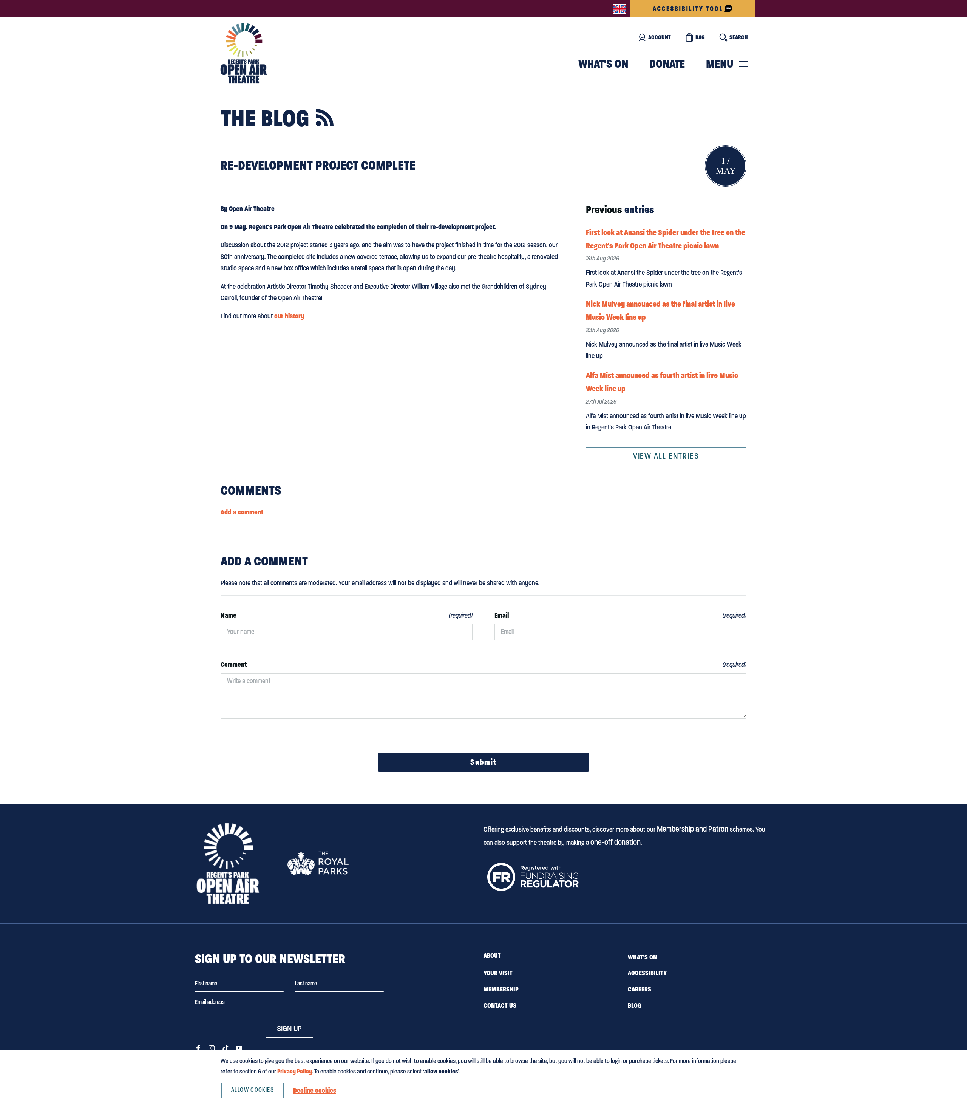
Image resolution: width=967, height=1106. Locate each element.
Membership (501, 989)
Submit (483, 762)
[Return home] (243, 53)
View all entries (666, 456)
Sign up (289, 1028)
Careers (639, 989)
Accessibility (647, 973)
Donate (667, 64)
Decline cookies (314, 1090)
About (492, 955)
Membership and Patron (692, 829)
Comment (234, 664)
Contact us (500, 1005)
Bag (700, 37)
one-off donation (615, 842)
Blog (634, 1005)
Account (659, 37)
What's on (603, 64)
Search (738, 37)
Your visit (498, 973)
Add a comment (242, 512)
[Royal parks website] (317, 863)
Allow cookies (252, 1089)
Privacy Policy (294, 1071)
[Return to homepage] (228, 864)
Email (501, 615)
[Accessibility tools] (693, 8)
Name (228, 615)
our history (289, 316)
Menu (719, 64)
